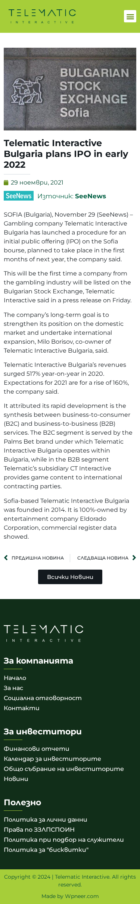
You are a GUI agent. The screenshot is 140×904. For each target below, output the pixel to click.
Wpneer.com (82, 896)
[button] (130, 16)
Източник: (71, 196)
